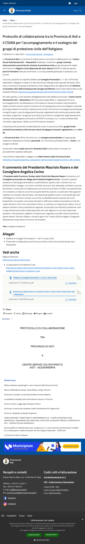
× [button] (82, 519)
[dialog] (42, 530)
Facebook (8, 313)
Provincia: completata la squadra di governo (20, 413)
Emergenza (48, 54)
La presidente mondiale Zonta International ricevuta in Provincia (28, 399)
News (12, 20)
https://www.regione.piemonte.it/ (16, 259)
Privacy (22, 515)
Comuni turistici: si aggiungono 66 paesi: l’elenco (22, 404)
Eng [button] (75, 3)
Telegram (39, 313)
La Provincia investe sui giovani (16, 435)
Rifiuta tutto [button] (51, 535)
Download (72, 283)
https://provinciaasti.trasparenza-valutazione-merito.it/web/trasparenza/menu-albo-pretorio (41, 159)
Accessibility (11, 515)
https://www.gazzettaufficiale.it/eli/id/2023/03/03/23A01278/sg (45, 91)
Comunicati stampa (34, 54)
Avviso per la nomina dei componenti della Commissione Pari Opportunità (31, 408)
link (64, 530)
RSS (2, 515)
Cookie (29, 515)
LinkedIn (49, 313)
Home (5, 20)
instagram (12, 503)
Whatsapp (28, 313)
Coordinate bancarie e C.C (55, 477)
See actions (6, 319)
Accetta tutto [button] (34, 535)
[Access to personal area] (70, 3)
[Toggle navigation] (4, 10)
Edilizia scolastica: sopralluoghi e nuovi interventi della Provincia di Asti (31, 385)
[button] (42, 540)
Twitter (18, 313)
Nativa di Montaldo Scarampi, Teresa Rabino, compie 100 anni (27, 390)
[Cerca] (80, 10)
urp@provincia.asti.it (18, 489)
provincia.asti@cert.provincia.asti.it (21, 492)
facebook (12, 497)
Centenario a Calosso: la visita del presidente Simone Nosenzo (27, 394)
